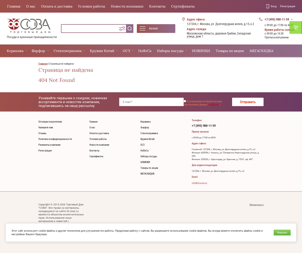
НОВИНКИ (201, 51)
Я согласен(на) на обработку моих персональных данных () (203, 103)
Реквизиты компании (49, 144)
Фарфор (38, 51)
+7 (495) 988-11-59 (277, 19)
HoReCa (144, 51)
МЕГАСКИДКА (262, 51)
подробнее (214, 104)
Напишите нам (45, 127)
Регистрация (287, 6)
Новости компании (127, 6)
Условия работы (91, 6)
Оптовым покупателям (50, 121)
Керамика (15, 51)
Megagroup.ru (257, 204)
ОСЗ (126, 51)
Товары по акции (230, 51)
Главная (13, 6)
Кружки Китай (102, 51)
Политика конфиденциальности (55, 139)
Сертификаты (183, 6)
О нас (30, 6)
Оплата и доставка (56, 6)
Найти (129, 28)
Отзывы (42, 133)
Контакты (157, 6)
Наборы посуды (170, 51)
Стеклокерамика (67, 51)
